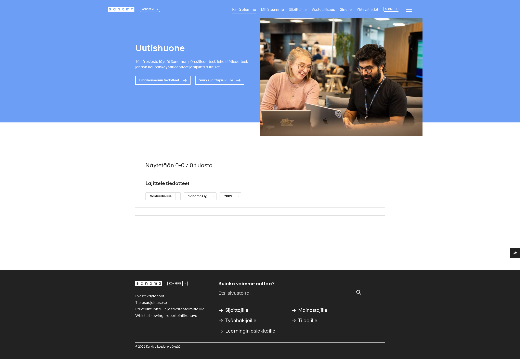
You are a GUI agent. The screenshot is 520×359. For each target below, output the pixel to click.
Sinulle (346, 9)
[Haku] (359, 292)
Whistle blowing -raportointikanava (166, 315)
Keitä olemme (244, 9)
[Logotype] (148, 283)
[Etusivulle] (121, 9)
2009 (228, 196)
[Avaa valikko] (408, 9)
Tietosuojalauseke (151, 302)
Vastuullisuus (323, 9)
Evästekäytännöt (149, 296)
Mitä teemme (272, 9)
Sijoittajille (298, 9)
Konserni (148, 9)
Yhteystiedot (367, 9)
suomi (389, 9)
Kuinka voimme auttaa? (246, 283)
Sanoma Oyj (198, 196)
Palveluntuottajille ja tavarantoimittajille (169, 309)
